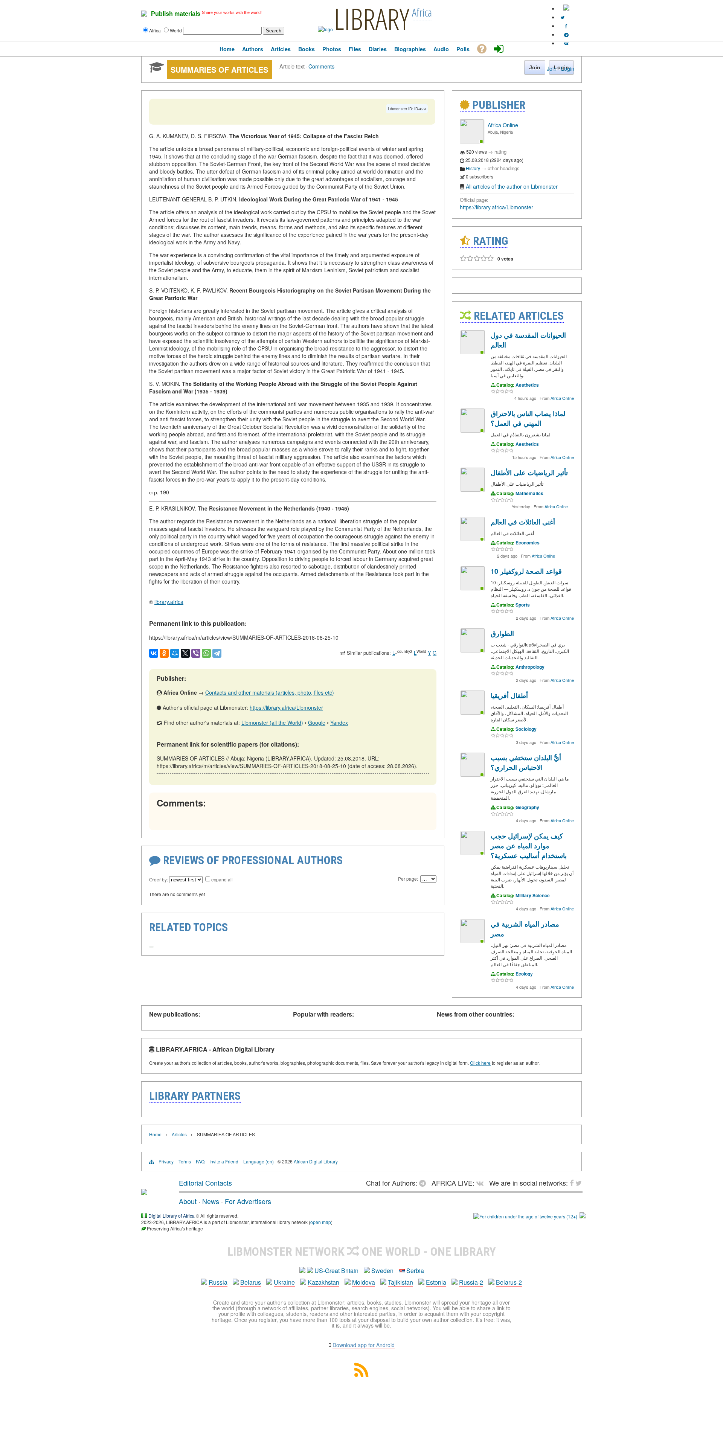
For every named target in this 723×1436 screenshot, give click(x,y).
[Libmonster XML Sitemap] (361, 1374)
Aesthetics (527, 384)
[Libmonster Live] (566, 43)
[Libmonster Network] (525, 1216)
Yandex (339, 722)
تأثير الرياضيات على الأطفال (529, 472)
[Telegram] (216, 653)
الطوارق (502, 633)
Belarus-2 (509, 1282)
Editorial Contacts (205, 1183)
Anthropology (530, 666)
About (188, 1201)
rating (500, 151)
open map (320, 1222)
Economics (528, 542)
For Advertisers (248, 1201)
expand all (222, 879)
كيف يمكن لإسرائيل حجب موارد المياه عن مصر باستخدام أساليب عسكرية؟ (529, 845)
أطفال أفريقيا (509, 695)
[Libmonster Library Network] (583, 1216)
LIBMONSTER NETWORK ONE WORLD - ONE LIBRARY (361, 1251)
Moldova (363, 1282)
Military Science (533, 895)
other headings (504, 168)
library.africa (168, 601)
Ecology (524, 973)
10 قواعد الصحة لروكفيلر (526, 571)
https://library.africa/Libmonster (286, 707)
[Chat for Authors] (566, 34)
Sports (523, 604)
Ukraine (284, 1282)
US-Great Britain (336, 1270)
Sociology (526, 729)
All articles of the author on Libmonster (512, 186)
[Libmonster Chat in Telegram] (424, 1183)
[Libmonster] (144, 1192)
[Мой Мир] (174, 653)
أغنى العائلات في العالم (523, 522)
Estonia (436, 1282)
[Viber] (195, 653)
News (210, 1201)
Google (316, 722)
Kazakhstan (323, 1282)
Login (567, 68)
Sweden (382, 1270)
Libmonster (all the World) (272, 722)
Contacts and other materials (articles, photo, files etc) (269, 692)
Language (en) (258, 1161)
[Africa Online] (472, 141)
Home (155, 1134)
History (473, 168)
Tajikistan (400, 1282)
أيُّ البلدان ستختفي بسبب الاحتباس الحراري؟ (526, 762)
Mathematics (529, 493)
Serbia (415, 1270)
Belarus (250, 1282)
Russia (218, 1282)
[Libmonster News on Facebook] (566, 26)
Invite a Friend (223, 1161)
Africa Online (503, 125)
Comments (321, 66)
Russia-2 (471, 1282)
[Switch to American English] (566, 8)
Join (552, 68)
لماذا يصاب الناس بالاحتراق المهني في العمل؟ (528, 418)
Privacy (166, 1161)
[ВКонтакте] (153, 653)
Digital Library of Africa (171, 1215)
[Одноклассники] (164, 653)
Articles (179, 1134)
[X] (185, 653)
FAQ (200, 1161)
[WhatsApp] (206, 653)
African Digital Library (316, 1161)
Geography (527, 807)
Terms (184, 1161)
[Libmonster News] (562, 17)
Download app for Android (364, 1345)
